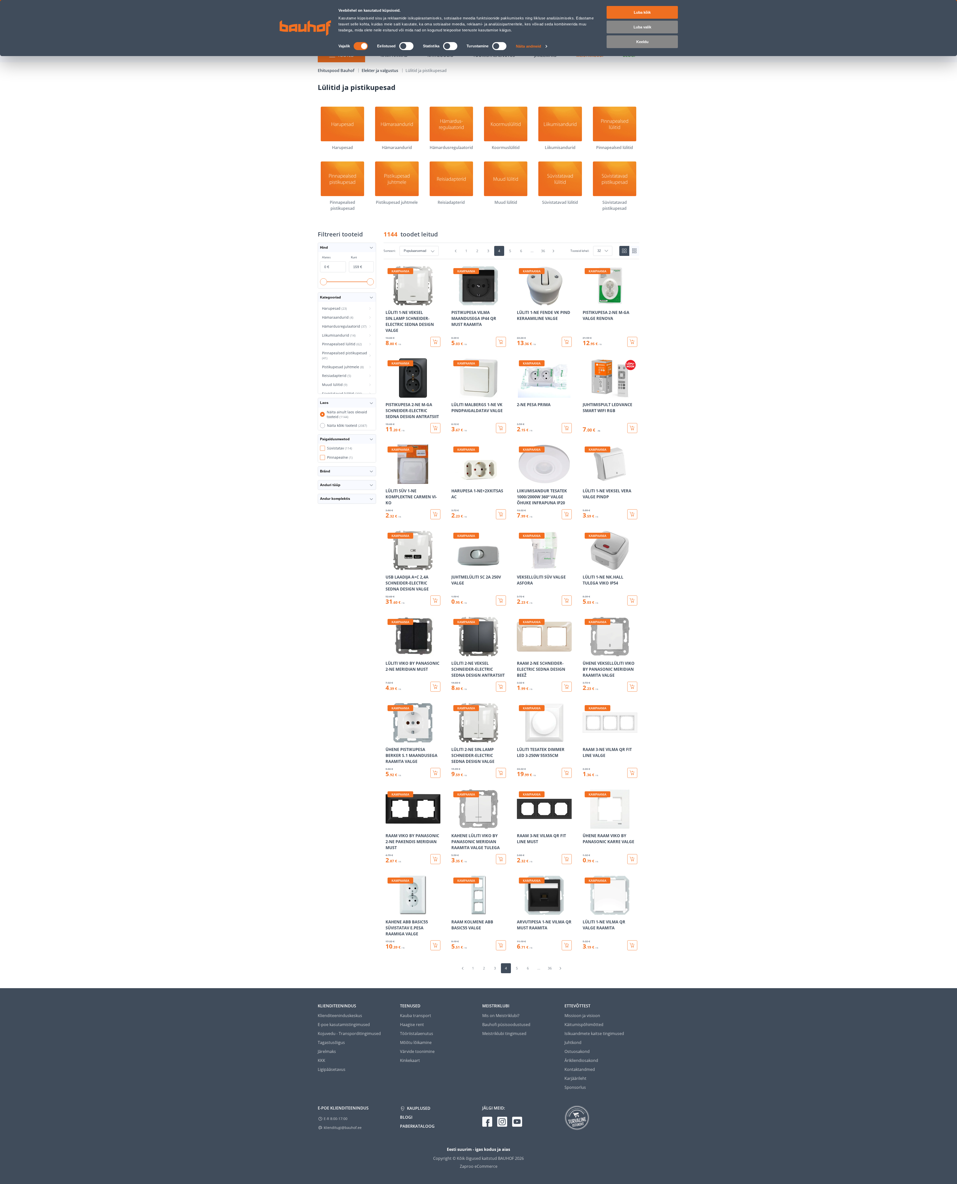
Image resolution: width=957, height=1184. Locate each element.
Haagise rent (412, 1024)
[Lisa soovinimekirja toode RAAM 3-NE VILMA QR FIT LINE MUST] (521, 825)
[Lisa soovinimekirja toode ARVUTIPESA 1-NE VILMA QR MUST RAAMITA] (521, 911)
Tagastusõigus (331, 1042)
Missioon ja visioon (582, 1015)
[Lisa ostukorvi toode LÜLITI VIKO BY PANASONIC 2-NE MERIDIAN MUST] (435, 687)
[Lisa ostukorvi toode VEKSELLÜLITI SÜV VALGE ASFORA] (567, 600)
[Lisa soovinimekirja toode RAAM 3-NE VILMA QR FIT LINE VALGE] (586, 739)
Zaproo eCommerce (478, 1166)
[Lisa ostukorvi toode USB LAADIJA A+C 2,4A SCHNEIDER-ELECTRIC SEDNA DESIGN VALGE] (435, 600)
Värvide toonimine (417, 1051)
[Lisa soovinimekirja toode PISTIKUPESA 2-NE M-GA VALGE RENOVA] (586, 301)
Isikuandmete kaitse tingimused (594, 1033)
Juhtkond (572, 1042)
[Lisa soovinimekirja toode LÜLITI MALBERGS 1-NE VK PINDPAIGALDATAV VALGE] (455, 394)
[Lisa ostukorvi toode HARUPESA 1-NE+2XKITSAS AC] (501, 514)
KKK (321, 1060)
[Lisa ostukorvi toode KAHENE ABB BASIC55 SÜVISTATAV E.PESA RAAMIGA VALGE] (435, 945)
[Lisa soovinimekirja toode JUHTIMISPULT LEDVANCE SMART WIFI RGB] (586, 394)
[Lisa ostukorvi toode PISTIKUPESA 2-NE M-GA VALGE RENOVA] (632, 342)
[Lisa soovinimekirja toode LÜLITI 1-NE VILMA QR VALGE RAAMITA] (586, 911)
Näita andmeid (528, 46)
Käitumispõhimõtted (583, 1024)
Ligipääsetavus (331, 1069)
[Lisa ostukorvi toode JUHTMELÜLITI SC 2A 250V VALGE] (501, 600)
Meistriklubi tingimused (504, 1033)
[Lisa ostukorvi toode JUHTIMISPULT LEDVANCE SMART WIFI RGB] (632, 428)
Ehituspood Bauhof (336, 70)
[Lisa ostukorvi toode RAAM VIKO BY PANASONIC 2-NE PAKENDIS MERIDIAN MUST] (435, 859)
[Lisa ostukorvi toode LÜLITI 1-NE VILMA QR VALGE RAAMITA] (632, 945)
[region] (511, 608)
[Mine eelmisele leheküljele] (456, 251)
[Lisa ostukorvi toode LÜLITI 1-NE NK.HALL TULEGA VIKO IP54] (632, 600)
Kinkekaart (410, 1060)
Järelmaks (327, 1051)
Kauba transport (415, 1015)
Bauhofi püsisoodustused (506, 1024)
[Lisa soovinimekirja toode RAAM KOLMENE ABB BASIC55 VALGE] (455, 911)
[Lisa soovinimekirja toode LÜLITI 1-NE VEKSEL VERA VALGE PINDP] (586, 480)
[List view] (634, 251)
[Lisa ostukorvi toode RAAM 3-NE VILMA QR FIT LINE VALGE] (632, 773)
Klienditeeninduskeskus (340, 1015)
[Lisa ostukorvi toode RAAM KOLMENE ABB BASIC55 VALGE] (501, 945)
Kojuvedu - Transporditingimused (349, 1033)
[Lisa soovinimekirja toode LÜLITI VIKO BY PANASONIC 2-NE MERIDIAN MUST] (389, 652)
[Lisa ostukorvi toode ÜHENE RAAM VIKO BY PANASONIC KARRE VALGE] (632, 859)
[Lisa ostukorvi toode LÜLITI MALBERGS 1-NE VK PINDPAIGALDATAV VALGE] (501, 428)
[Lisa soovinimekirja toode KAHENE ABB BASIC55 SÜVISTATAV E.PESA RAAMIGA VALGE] (389, 911)
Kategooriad (330, 297)
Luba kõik (642, 12)
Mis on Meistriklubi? (500, 1015)
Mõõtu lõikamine (416, 1042)
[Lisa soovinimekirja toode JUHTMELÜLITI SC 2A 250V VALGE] (455, 566)
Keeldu (642, 42)
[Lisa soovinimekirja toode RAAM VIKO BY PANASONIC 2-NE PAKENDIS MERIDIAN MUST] (389, 825)
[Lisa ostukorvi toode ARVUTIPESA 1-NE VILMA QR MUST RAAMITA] (567, 945)
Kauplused (418, 1108)
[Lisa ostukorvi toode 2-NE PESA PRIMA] (567, 428)
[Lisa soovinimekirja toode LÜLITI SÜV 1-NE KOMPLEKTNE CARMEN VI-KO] (389, 480)
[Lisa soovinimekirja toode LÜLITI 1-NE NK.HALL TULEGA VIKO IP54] (586, 566)
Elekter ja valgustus (380, 70)
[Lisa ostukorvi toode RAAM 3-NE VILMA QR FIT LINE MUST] (567, 859)
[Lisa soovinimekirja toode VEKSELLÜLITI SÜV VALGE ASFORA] (521, 566)
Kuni (354, 257)
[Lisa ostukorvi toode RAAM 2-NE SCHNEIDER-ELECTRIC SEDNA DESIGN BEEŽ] (567, 687)
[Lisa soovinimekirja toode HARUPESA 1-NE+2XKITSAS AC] (455, 480)
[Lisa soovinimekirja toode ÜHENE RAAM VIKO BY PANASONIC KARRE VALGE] (586, 825)
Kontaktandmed (579, 1069)
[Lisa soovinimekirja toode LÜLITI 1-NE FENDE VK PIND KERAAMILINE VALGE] (521, 301)
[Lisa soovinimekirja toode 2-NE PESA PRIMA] (521, 394)
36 (543, 250)
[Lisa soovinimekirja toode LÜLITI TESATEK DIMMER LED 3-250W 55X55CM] (521, 739)
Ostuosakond (577, 1051)
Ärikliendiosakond (581, 1060)
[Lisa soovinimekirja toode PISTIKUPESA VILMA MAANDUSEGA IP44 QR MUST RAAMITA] (455, 301)
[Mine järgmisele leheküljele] (553, 251)
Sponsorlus (575, 1087)
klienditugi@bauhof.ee (343, 1127)
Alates (326, 257)
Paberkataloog (417, 1126)
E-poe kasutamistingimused (344, 1024)
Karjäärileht (575, 1078)
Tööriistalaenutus (416, 1033)
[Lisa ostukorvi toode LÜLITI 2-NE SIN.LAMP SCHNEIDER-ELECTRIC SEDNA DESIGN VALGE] (501, 773)
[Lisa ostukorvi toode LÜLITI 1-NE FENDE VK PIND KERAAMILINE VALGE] (567, 342)
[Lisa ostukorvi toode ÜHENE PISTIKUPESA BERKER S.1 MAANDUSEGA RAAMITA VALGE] (435, 773)
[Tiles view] (624, 251)
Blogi (406, 1117)
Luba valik (642, 27)
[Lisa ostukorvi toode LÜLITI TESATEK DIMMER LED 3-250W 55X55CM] (567, 773)
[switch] (406, 46)
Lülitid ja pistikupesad (426, 70)
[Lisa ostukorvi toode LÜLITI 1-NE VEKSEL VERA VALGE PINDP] (632, 514)
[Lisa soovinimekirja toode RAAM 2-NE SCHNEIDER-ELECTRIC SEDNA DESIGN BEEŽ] (521, 652)
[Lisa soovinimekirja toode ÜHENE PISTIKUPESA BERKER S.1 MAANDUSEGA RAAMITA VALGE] (389, 739)
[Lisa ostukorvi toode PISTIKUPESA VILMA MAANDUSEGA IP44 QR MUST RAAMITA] (501, 342)
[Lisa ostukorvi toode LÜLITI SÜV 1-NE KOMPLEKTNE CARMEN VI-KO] (435, 514)
